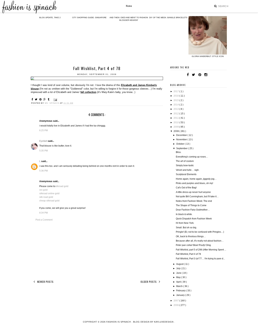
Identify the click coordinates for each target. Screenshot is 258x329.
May (178, 277)
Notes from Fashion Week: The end (194, 201)
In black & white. (184, 214)
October (180, 144)
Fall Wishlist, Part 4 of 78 (188, 254)
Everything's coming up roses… (192, 156)
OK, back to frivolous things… (191, 236)
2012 (176, 113)
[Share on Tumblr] (49, 99)
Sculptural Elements (186, 174)
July (178, 268)
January (180, 295)
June (179, 273)
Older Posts (149, 282)
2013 (176, 109)
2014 (176, 104)
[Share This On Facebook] (33, 99)
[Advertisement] (97, 250)
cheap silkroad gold (49, 200)
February (181, 290)
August (180, 264)
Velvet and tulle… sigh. (187, 170)
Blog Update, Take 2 (50, 17)
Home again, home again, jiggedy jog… (196, 179)
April (179, 282)
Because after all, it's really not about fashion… (200, 240)
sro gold (43, 190)
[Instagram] (206, 75)
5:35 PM (43, 150)
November (182, 139)
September (182, 148)
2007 (176, 300)
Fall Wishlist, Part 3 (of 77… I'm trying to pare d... (200, 258)
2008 (176, 131)
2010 (176, 122)
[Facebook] (187, 75)
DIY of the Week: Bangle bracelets (168, 17)
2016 (176, 95)
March (179, 286)
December (182, 135)
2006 (176, 305)
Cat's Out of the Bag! (186, 187)
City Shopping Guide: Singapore (89, 17)
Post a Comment (44, 219)
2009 (176, 127)
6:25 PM (43, 130)
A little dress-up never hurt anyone (193, 192)
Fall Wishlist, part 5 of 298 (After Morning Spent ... (201, 249)
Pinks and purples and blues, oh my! (194, 183)
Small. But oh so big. (186, 227)
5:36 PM (43, 170)
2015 (176, 100)
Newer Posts (44, 282)
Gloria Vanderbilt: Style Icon (208, 56)
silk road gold (46, 197)
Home (129, 5)
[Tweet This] (37, 99)
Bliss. (178, 152)
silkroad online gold (49, 193)
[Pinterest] (200, 75)
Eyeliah (43, 141)
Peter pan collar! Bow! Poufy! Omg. (193, 245)
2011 (176, 118)
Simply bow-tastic (185, 165)
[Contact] (210, 75)
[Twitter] (193, 75)
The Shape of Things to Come (191, 205)
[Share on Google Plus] (45, 99)
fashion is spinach (119, 322)
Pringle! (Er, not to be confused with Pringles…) (200, 232)
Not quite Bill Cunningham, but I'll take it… (197, 196)
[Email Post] (55, 100)
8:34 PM (43, 212)
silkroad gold (61, 186)
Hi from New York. (185, 223)
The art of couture (185, 161)
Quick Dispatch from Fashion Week (194, 218)
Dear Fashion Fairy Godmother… (193, 209)
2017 (176, 91)
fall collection (88, 92)
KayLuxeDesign (164, 322)
